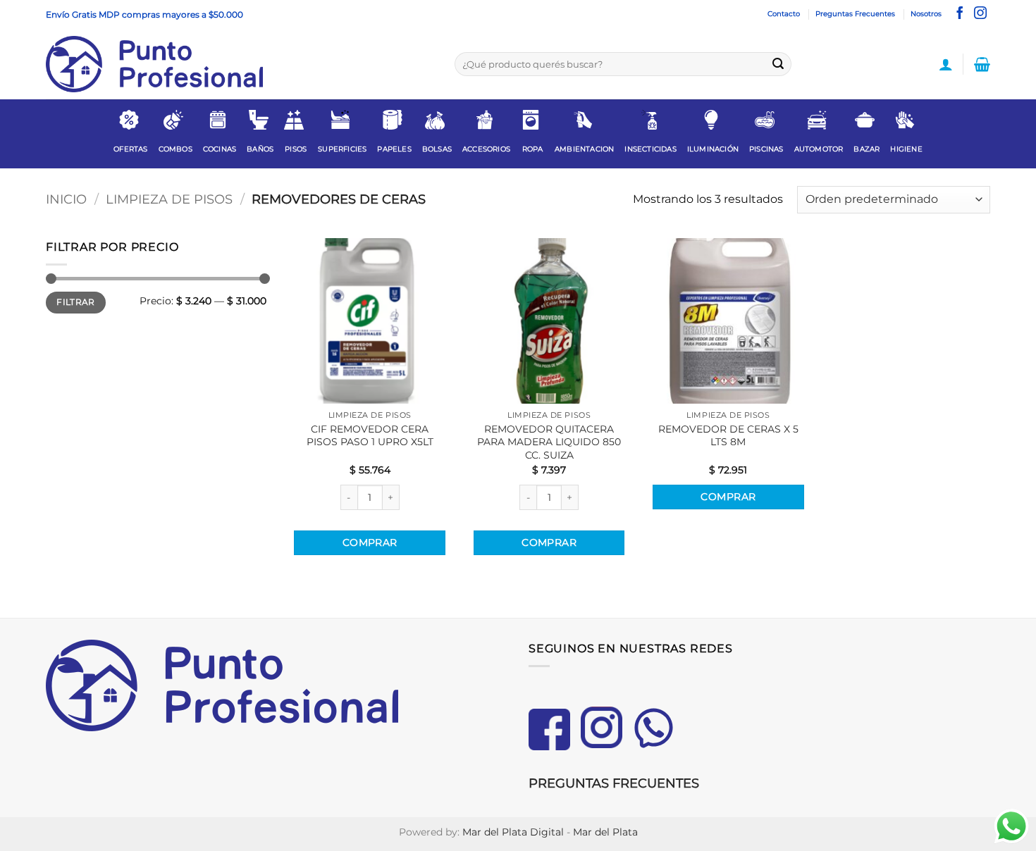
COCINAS (219, 149)
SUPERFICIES (342, 149)
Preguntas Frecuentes (855, 13)
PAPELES (394, 149)
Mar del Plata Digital (513, 832)
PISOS (296, 149)
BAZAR (866, 149)
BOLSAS (437, 149)
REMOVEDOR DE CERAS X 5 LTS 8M (728, 436)
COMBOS (175, 149)
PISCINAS (766, 149)
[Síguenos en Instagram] (980, 14)
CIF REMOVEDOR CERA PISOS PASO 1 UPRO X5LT (370, 436)
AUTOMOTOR (819, 149)
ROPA (532, 149)
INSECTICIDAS (650, 149)
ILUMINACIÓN (713, 149)
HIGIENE (906, 149)
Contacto (783, 13)
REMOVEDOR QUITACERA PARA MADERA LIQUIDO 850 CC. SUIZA (549, 442)
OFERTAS (130, 149)
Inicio (66, 199)
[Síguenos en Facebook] (960, 14)
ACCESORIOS (486, 149)
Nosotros (926, 13)
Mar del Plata (605, 832)
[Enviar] (778, 64)
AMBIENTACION (584, 149)
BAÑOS (260, 149)
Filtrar (75, 302)
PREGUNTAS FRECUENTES (614, 783)
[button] (946, 64)
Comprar (370, 542)
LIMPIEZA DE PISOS (169, 199)
